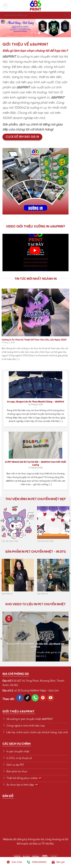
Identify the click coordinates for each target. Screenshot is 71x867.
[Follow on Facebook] (19, 697)
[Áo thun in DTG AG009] (18, 575)
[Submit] (65, 15)
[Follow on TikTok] (27, 697)
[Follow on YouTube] (50, 697)
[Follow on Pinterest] (42, 697)
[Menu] (5, 5)
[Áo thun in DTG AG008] (53, 575)
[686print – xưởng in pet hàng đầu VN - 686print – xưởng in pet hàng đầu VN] (35, 6)
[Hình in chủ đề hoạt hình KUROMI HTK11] (18, 522)
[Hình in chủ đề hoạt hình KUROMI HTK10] (53, 522)
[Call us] (35, 697)
